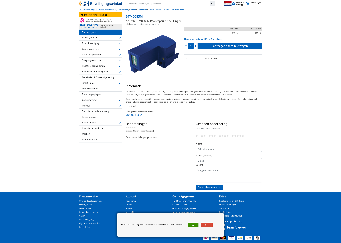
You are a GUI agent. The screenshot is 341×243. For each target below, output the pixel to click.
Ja (193, 225)
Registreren (131, 201)
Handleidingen (225, 212)
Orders (129, 204)
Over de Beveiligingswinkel (90, 201)
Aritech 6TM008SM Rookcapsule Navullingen (166, 10)
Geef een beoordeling (149, 24)
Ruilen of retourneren (88, 212)
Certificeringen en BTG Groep (231, 201)
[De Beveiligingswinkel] (100, 3)
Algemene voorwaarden (89, 223)
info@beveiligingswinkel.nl (186, 208)
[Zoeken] (212, 3)
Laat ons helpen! (134, 114)
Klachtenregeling (86, 219)
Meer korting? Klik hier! (95, 14)
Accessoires (142, 10)
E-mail (204, 155)
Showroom (224, 208)
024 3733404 (180, 204)
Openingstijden (85, 204)
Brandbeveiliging (89, 10)
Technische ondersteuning (230, 216)
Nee (207, 225)
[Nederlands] (228, 3)
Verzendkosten (85, 208)
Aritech (133, 10)
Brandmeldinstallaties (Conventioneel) (113, 10)
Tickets (129, 208)
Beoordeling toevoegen (209, 187)
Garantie (83, 216)
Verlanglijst (130, 212)
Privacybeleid (84, 227)
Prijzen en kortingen (227, 204)
